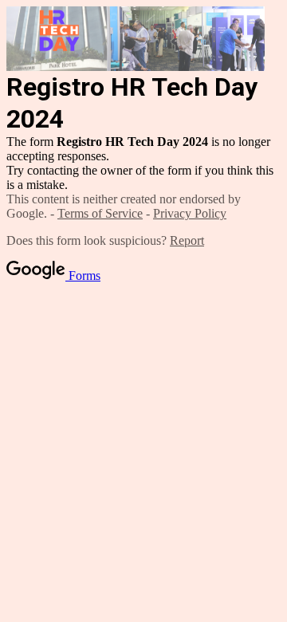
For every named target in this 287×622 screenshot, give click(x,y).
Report (187, 240)
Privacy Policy (189, 213)
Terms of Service (100, 213)
